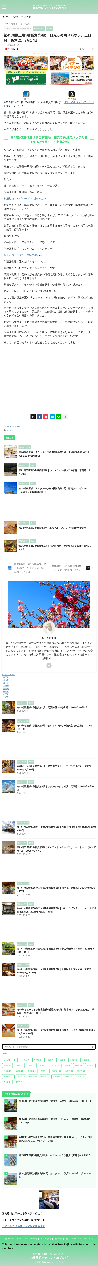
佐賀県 (50, 1060)
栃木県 (9, 430)
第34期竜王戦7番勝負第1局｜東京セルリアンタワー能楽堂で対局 (52, 527)
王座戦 (6, 688)
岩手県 (90, 1065)
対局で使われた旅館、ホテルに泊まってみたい (49, 1254)
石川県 (81, 1071)
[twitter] (33, 416)
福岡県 (33, 1077)
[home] (49, 665)
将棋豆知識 (58, 1239)
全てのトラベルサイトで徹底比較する (23, 1226)
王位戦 (6, 686)
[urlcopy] (65, 416)
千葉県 (86, 1060)
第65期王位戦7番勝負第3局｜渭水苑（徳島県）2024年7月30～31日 (55, 1101)
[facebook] (39, 416)
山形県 (66, 1065)
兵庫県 (62, 1060)
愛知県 (32, 1071)
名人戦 (6, 680)
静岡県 (80, 1077)
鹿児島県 (20, 1082)
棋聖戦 (6, 691)
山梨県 (78, 1065)
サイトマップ (89, 1239)
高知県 (7, 1082)
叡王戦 (6, 683)
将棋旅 (19, 1239)
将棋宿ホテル (11, 426)
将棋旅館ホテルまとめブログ (49, 8)
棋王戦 (19, 426)
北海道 (74, 1060)
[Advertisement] (49, 378)
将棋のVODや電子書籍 (73, 1239)
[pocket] (45, 416)
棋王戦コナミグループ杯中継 (20, 255)
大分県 (19, 1065)
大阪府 (31, 1065)
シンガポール (10, 1060)
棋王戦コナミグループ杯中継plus (23, 198)
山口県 (55, 1065)
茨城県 (56, 1077)
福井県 (21, 1077)
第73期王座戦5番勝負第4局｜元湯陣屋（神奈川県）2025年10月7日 (52, 707)
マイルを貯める (45, 1239)
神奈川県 (8, 1077)
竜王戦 (6, 677)
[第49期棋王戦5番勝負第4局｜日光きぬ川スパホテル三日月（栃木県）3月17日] (52, 416)
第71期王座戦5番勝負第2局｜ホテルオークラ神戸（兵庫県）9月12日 (55, 1155)
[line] (58, 416)
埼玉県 (7, 1065)
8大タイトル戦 (8, 674)
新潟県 (44, 1071)
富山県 (43, 1065)
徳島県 (19, 1071)
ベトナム (25, 1060)
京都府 (38, 1060)
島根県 (7, 1071)
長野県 (68, 1077)
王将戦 (6, 697)
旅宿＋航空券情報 (31, 1239)
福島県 (45, 1077)
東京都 (56, 1071)
